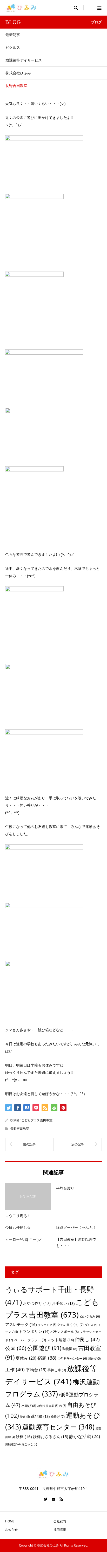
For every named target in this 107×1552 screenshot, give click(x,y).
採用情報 (60, 1529)
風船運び (13, 1444)
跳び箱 (40, 1416)
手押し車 (57, 1370)
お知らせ (11, 1529)
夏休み (26, 1358)
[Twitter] (46, 1499)
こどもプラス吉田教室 (36, 1120)
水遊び (28, 1405)
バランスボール (64, 1331)
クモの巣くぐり (70, 1324)
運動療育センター (58, 1427)
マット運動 (60, 1339)
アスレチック (21, 1324)
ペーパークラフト (30, 1340)
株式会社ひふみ (18, 72)
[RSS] (61, 1499)
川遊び (94, 1358)
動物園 (69, 1348)
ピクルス (12, 47)
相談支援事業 (47, 1406)
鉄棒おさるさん (50, 1436)
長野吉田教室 (16, 85)
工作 (15, 1369)
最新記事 (12, 34)
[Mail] (53, 1499)
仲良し (87, 1339)
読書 (25, 1417)
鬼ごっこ (29, 1444)
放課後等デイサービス (23, 60)
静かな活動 (84, 1436)
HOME (10, 1521)
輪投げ (58, 1416)
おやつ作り (37, 1303)
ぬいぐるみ (90, 1316)
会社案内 (60, 1521)
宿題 (46, 1357)
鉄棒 (24, 1436)
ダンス (91, 1325)
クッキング (47, 1325)
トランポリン (34, 1331)
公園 (15, 1348)
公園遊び (44, 1348)
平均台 (36, 1370)
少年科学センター (72, 1358)
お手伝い (63, 1303)
